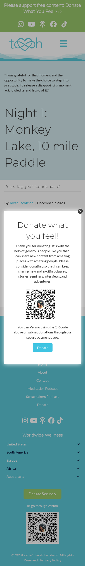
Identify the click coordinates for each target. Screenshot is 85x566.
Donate (42, 347)
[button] (80, 211)
